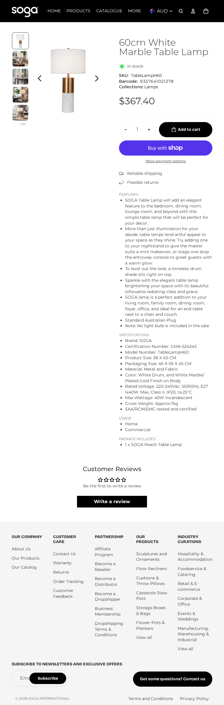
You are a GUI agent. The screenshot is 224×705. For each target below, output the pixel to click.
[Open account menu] (193, 11)
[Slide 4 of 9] (20, 95)
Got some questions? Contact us (172, 678)
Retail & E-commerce (189, 586)
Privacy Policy (194, 698)
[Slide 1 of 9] (20, 41)
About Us (21, 548)
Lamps (151, 86)
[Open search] (180, 11)
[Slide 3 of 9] (20, 76)
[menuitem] (134, 11)
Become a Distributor (106, 581)
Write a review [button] (112, 501)
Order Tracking (68, 581)
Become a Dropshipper (107, 596)
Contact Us (64, 553)
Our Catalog (24, 567)
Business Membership (107, 611)
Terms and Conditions (150, 698)
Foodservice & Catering (192, 571)
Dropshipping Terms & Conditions (109, 629)
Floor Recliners (151, 568)
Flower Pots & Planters (150, 625)
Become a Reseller (105, 566)
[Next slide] (98, 79)
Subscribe (48, 678)
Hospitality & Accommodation (195, 556)
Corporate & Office (190, 601)
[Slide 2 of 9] (20, 59)
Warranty (62, 562)
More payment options (166, 161)
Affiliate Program (104, 551)
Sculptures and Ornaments (151, 556)
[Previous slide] (38, 79)
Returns (61, 572)
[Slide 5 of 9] (20, 113)
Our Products (25, 558)
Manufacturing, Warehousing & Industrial (193, 634)
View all (144, 637)
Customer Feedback (63, 593)
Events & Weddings (188, 616)
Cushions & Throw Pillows (150, 580)
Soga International (49, 698)
